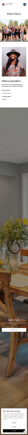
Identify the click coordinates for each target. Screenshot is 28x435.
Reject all (14, 422)
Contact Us (14, 329)
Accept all (14, 430)
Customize (14, 426)
